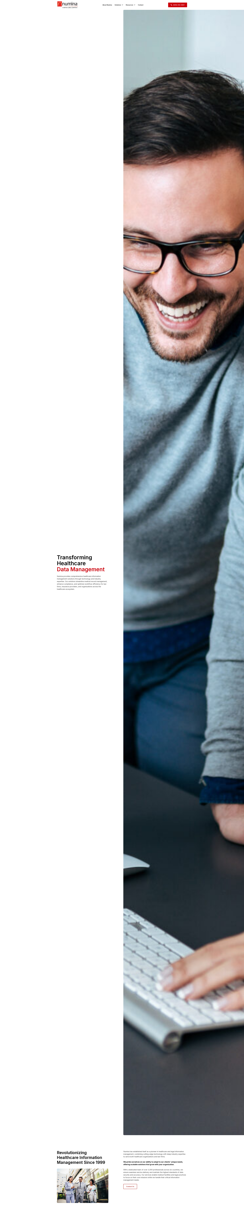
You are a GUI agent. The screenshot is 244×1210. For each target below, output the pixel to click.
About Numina (107, 5)
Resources (129, 5)
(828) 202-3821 (178, 5)
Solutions (118, 5)
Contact (140, 5)
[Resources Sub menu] (134, 5)
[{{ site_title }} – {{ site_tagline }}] (67, 4)
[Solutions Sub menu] (122, 5)
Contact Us (130, 1186)
